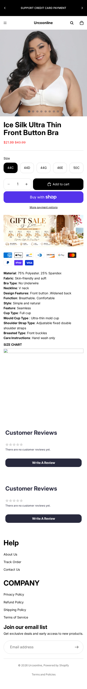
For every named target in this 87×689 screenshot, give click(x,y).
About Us (10, 554)
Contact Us (12, 569)
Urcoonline (35, 665)
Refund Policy (14, 602)
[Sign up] (76, 647)
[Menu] (5, 23)
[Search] (72, 23)
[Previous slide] (5, 8)
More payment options (44, 207)
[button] (43, 463)
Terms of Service (16, 617)
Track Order (12, 562)
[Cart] (82, 23)
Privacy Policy (14, 594)
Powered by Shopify (56, 665)
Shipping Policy (15, 610)
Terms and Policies (44, 674)
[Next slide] (82, 8)
